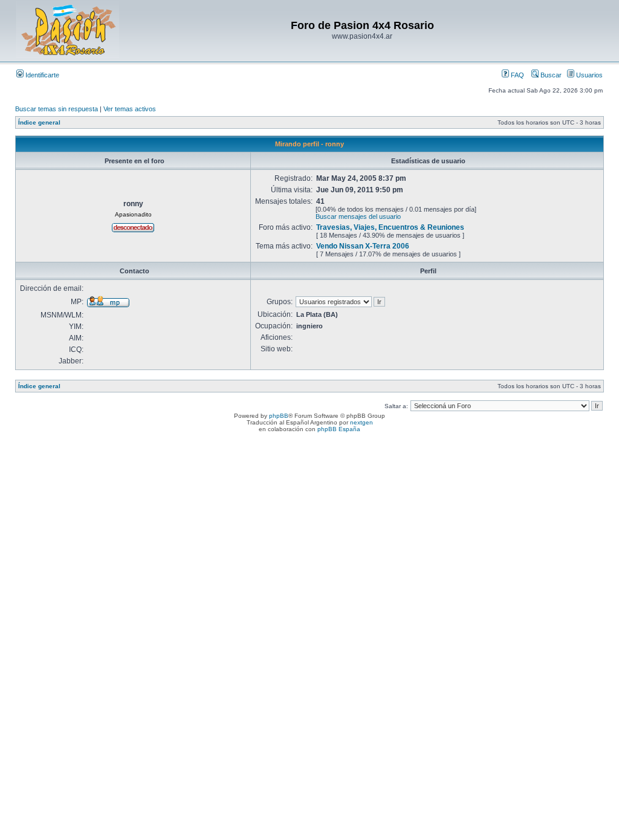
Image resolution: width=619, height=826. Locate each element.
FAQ (516, 75)
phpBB (278, 415)
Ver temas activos (129, 108)
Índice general (39, 122)
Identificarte (41, 75)
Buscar (550, 75)
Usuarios (588, 75)
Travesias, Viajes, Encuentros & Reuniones (390, 227)
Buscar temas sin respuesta (56, 108)
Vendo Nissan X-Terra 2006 (362, 246)
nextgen (361, 422)
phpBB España (338, 429)
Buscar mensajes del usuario (358, 216)
